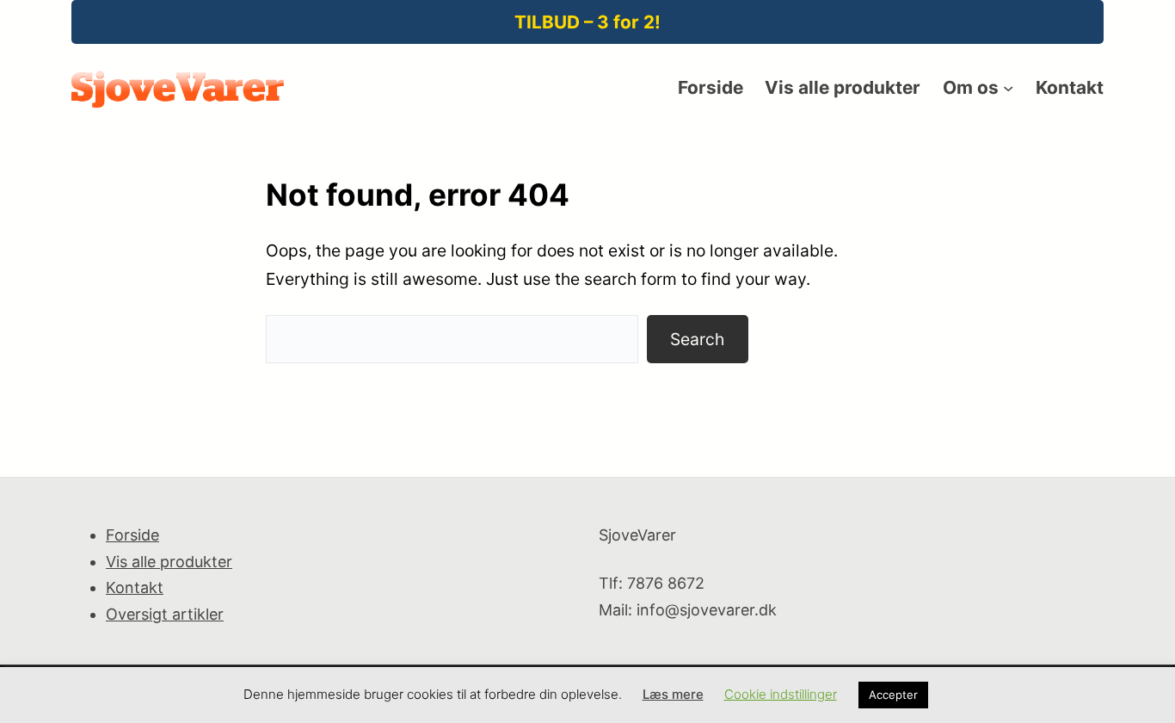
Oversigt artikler (165, 614)
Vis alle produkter (169, 562)
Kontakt (134, 587)
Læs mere (673, 694)
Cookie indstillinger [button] (780, 694)
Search (697, 339)
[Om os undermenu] (1008, 88)
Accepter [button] (893, 694)
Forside (132, 535)
